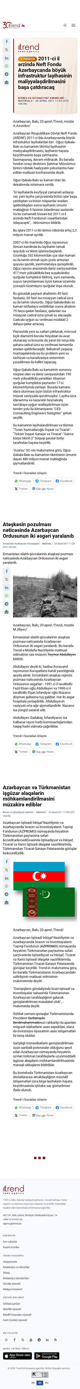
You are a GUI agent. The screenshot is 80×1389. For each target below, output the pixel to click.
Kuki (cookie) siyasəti (15, 1320)
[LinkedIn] (47, 1339)
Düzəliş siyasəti (11, 1283)
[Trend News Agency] (13, 1189)
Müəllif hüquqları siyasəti (17, 1314)
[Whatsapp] (6, 1339)
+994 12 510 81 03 (12, 1219)
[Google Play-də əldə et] (46, 1356)
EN (33, 1383)
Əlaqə (6, 1272)
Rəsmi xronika (11, 1247)
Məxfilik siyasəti (12, 1309)
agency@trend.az (12, 1223)
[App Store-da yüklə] (17, 1356)
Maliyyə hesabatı (12, 1289)
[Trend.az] (14, 25)
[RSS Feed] (55, 1339)
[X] (22, 1339)
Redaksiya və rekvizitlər (16, 1267)
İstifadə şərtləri (11, 1303)
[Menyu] (73, 25)
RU (46, 1383)
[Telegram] (39, 1339)
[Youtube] (31, 1339)
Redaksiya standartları (16, 1278)
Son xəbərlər (10, 1241)
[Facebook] (14, 1339)
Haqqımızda (10, 1261)
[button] (6, 41)
